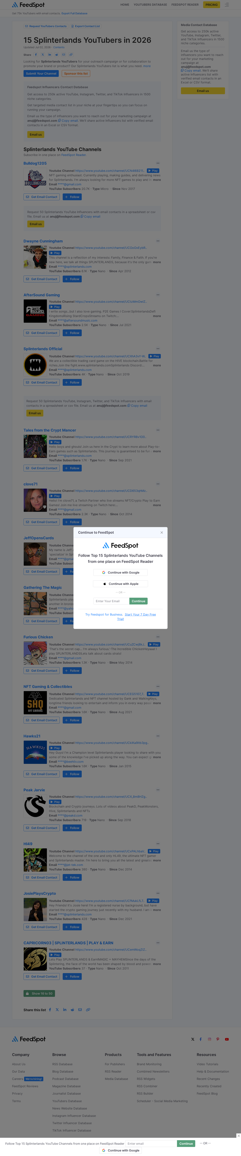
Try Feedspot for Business (103, 614)
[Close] (161, 532)
